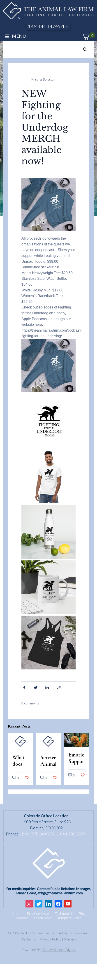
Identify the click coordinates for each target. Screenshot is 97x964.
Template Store (69, 918)
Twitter (35, 687)
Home (17, 913)
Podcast (22, 918)
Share (59, 687)
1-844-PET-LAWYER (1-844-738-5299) (52, 833)
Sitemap (70, 939)
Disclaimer (29, 939)
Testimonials (64, 913)
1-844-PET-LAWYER (48, 26)
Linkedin (47, 687)
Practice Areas (38, 913)
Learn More (43, 918)
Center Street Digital (59, 950)
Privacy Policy (50, 939)
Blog (82, 913)
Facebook (23, 687)
